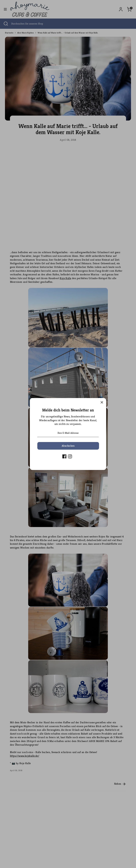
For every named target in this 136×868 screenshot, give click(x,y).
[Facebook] (64, 456)
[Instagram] (70, 456)
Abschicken (68, 445)
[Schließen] (101, 402)
